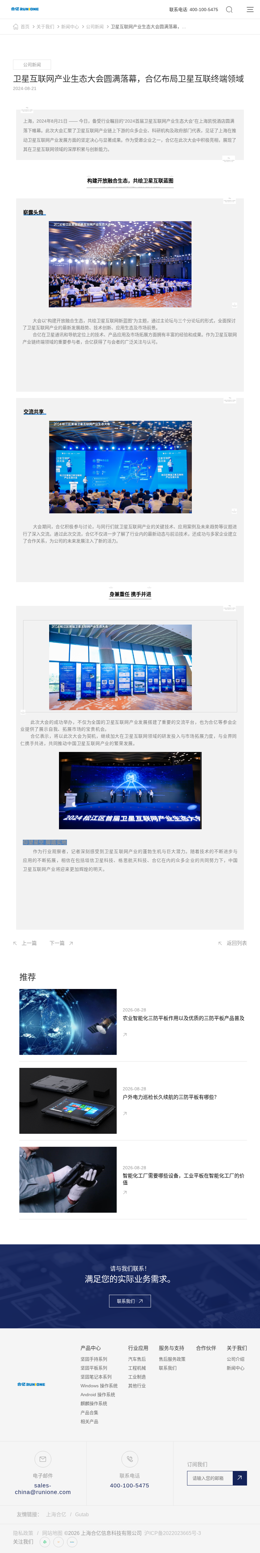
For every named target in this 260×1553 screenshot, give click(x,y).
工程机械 (137, 1367)
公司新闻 (95, 26)
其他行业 (137, 1385)
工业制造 (137, 1376)
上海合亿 (56, 1514)
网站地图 (52, 1533)
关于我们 (45, 26)
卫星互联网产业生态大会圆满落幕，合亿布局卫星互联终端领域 (150, 26)
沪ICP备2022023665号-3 (172, 1533)
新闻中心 (70, 26)
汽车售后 (137, 1359)
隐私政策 (23, 1533)
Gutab (82, 1514)
